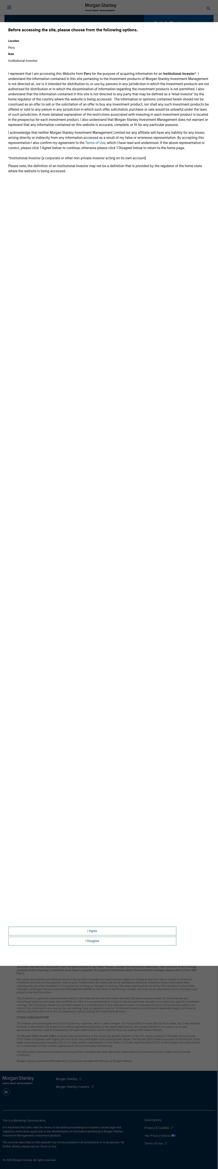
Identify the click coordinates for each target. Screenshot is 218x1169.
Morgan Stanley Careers (72, 1087)
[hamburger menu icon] (9, 7)
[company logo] (101, 7)
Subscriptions (152, 1120)
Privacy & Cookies (156, 1128)
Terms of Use (95, 143)
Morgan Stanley (66, 1079)
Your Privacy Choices (157, 1135)
